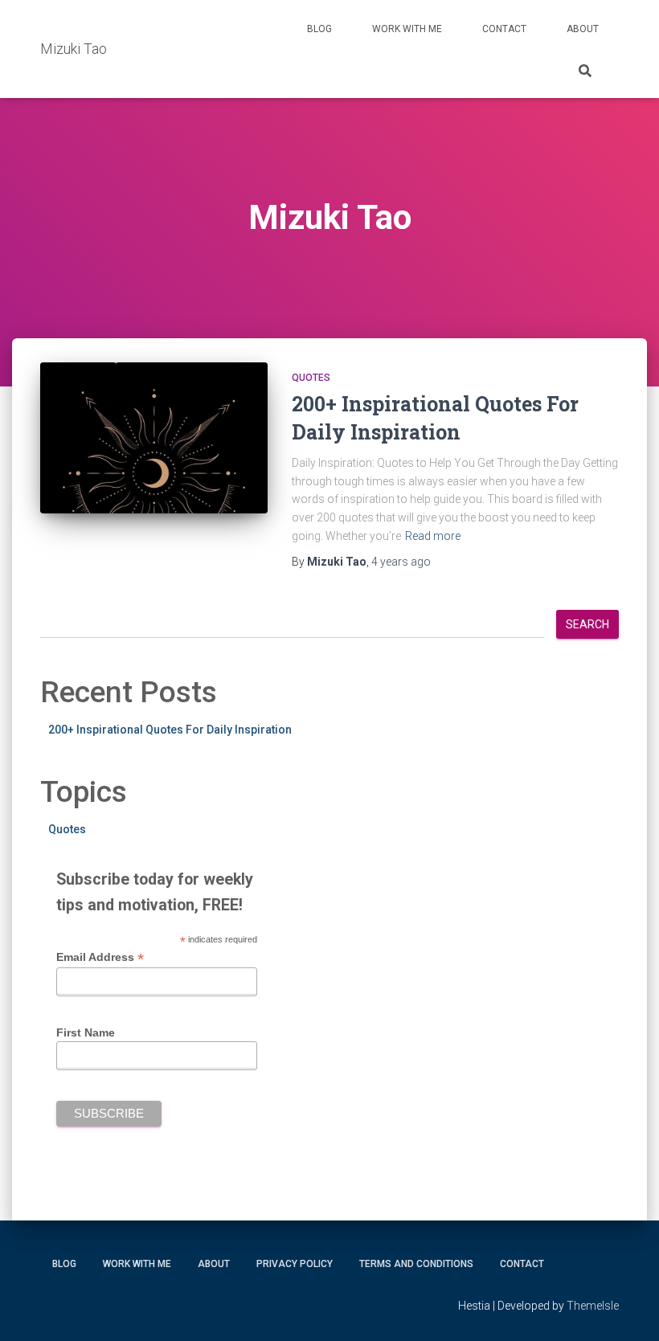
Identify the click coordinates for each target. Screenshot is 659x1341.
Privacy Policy (294, 1263)
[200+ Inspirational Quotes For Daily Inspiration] (154, 437)
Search (587, 624)
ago (401, 561)
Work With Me (407, 29)
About (583, 29)
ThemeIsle (593, 1305)
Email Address (100, 957)
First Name (85, 1032)
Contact (504, 29)
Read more (432, 535)
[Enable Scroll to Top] (627, 1309)
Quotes (311, 377)
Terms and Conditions (416, 1263)
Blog (319, 29)
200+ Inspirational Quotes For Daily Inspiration (170, 729)
